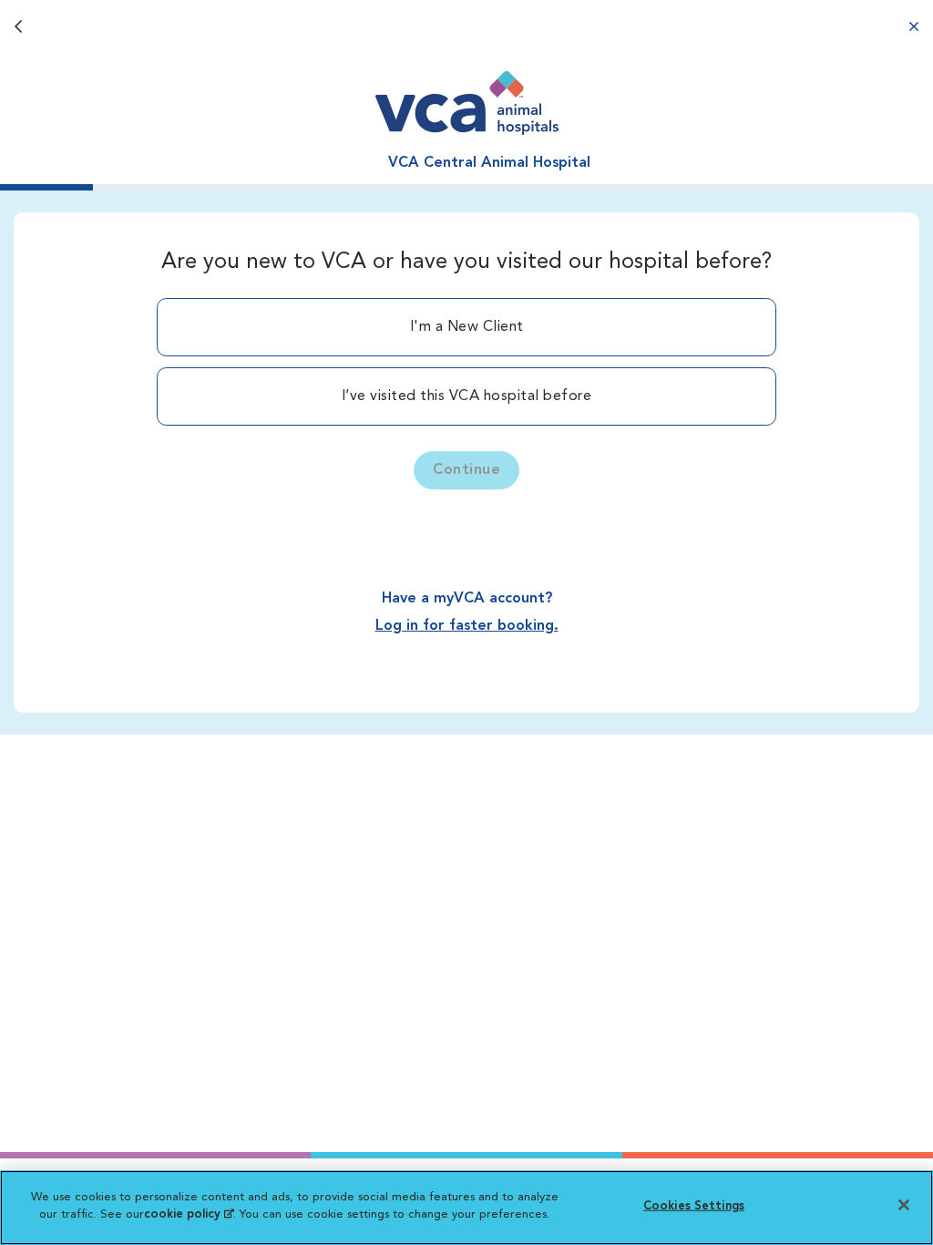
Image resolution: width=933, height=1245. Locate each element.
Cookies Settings (693, 1206)
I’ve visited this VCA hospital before (467, 396)
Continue (466, 470)
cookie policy (188, 1214)
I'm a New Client (467, 327)
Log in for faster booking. (467, 626)
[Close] (904, 1205)
